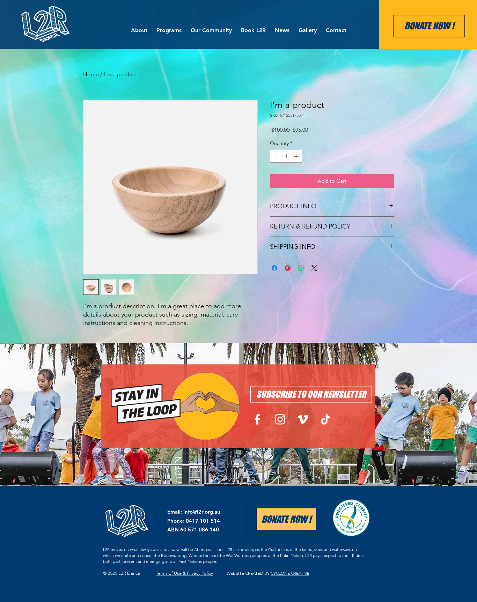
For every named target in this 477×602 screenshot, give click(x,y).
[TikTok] (325, 419)
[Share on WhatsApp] (301, 268)
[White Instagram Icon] (280, 419)
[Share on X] (314, 268)
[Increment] (296, 156)
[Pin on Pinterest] (288, 268)
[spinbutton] (286, 156)
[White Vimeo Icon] (303, 419)
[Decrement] (275, 156)
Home (91, 74)
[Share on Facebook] (274, 268)
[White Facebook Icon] (257, 419)
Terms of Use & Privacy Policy (184, 573)
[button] (139, 27)
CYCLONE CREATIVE (290, 573)
